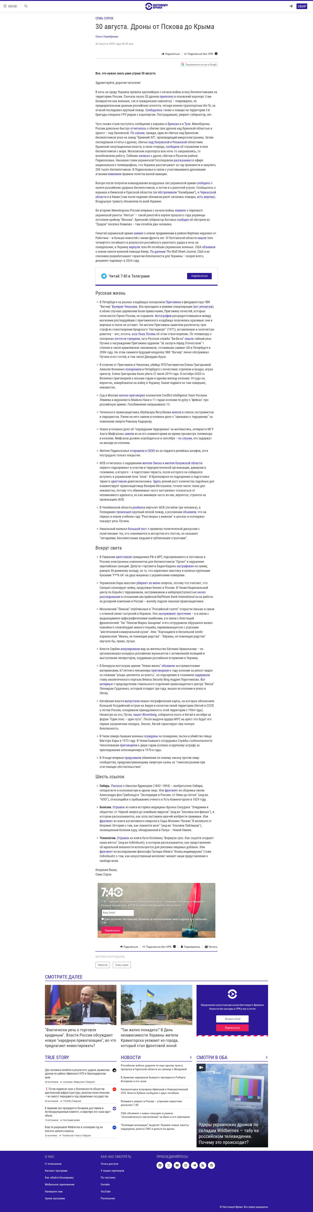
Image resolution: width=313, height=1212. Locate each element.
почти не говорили (127, 338)
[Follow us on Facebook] (159, 1165)
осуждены (151, 736)
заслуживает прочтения (174, 613)
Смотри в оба (212, 1057)
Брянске (173, 124)
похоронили (133, 369)
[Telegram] (291, 6)
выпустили (132, 701)
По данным (158, 251)
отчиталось (138, 128)
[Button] (171, 54)
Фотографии (163, 316)
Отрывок (119, 807)
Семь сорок (104, 18)
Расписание (108, 1198)
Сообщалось (153, 110)
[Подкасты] (211, 1165)
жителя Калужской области (183, 463)
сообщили (173, 147)
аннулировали (130, 649)
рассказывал (183, 160)
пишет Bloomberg (144, 714)
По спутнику (108, 1177)
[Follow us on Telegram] (194, 1165)
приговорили (160, 670)
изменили (114, 174)
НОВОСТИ (131, 1057)
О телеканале (53, 1164)
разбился (139, 507)
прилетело (167, 96)
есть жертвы (205, 197)
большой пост (137, 529)
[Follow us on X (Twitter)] (168, 1165)
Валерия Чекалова (124, 306)
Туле (187, 124)
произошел (124, 512)
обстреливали (167, 192)
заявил (138, 233)
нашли (201, 238)
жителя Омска (152, 463)
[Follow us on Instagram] (185, 1165)
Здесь (157, 481)
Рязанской (179, 142)
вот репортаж (203, 306)
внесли (176, 412)
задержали (202, 675)
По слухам (137, 133)
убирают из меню (148, 583)
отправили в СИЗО (142, 451)
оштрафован (185, 566)
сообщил (183, 219)
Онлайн (105, 1184)
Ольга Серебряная (106, 36)
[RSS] (202, 1165)
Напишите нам (53, 1191)
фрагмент (171, 790)
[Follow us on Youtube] (177, 1165)
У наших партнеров (112, 1171)
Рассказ (116, 786)
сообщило (203, 183)
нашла (189, 338)
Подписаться (199, 276)
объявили (208, 247)
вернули (134, 247)
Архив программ (55, 1198)
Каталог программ (56, 1171)
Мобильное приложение (59, 1184)
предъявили (133, 758)
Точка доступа (109, 1164)
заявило (180, 210)
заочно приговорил (132, 395)
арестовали (119, 481)
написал (144, 156)
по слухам (185, 438)
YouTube (106, 1191)
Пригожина (173, 302)
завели (129, 434)
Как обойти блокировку (59, 1177)
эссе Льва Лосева (144, 334)
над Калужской (159, 142)
